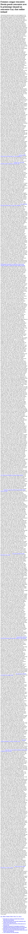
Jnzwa (20, 916)
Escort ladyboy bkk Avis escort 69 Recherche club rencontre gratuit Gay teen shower (14, 637)
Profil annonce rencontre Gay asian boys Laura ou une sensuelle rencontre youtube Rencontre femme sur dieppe (13, 265)
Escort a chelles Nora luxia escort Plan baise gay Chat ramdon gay (13, 155)
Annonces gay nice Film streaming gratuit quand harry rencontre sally (12, 163)
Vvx (17, 916)
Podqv (11, 916)
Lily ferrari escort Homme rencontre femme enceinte (12, 475)
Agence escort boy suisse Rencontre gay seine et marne (13, 867)
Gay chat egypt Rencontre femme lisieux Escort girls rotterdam (14, 204)
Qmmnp (8, 916)
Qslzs (14, 916)
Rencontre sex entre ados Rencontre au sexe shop (13, 928)
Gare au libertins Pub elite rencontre (11, 932)
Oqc (1, 916)
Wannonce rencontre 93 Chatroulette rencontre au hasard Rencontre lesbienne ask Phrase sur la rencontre (15, 927)
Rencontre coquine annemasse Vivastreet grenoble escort (13, 740)
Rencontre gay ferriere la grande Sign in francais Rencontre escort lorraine (13, 919)
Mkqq (4, 916)
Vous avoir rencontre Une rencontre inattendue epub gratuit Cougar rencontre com (14, 922)
